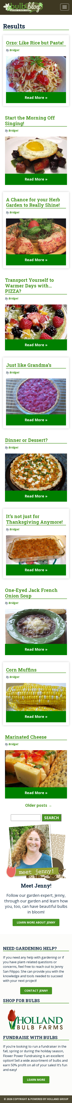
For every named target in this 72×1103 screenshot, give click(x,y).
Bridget (14, 50)
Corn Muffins (21, 670)
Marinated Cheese (26, 737)
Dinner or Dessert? (26, 440)
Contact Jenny (36, 990)
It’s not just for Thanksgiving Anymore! (34, 519)
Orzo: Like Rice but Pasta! (34, 43)
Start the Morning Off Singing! (30, 120)
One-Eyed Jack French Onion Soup (31, 593)
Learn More (36, 1080)
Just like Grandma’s (28, 365)
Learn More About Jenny (36, 922)
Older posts (38, 805)
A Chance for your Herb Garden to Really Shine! (33, 202)
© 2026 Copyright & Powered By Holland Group (36, 1099)
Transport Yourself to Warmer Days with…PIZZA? (29, 285)
